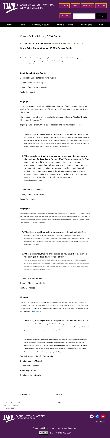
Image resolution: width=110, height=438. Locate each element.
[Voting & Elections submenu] (76, 24)
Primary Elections (12, 405)
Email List (101, 6)
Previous (26, 394)
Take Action (87, 6)
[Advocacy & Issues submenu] (52, 24)
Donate (65, 16)
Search (101, 16)
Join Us (75, 6)
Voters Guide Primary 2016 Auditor (67, 43)
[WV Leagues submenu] (95, 24)
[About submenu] (15, 24)
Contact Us (100, 421)
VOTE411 (64, 6)
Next (58, 394)
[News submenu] (27, 24)
